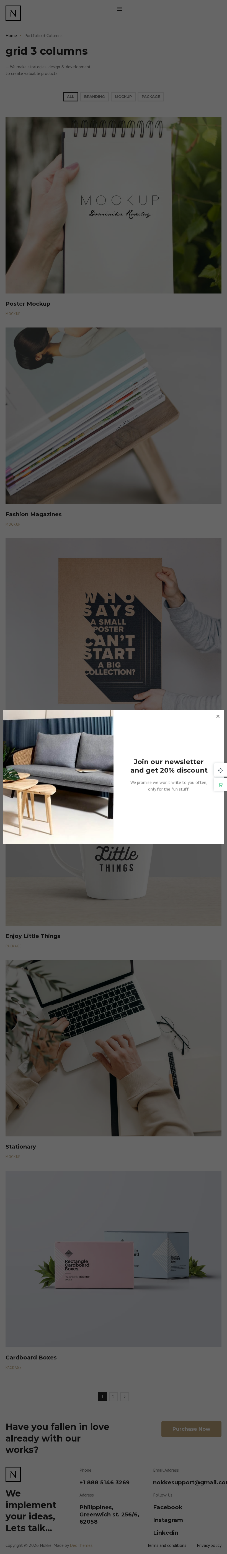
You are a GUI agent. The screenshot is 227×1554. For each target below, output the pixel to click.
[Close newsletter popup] (217, 716)
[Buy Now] (220, 784)
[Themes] (220, 770)
